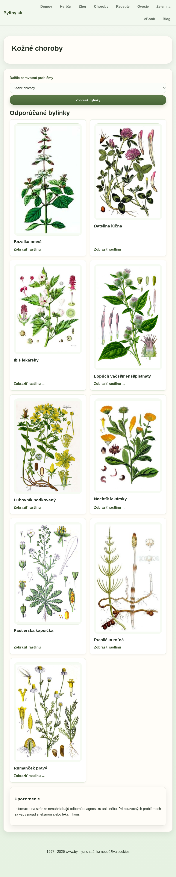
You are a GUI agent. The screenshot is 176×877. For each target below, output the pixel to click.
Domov (46, 6)
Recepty (123, 6)
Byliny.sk (12, 12)
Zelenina (163, 6)
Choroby (101, 6)
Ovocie (143, 6)
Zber (82, 6)
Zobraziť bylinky (88, 100)
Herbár (65, 6)
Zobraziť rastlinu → (29, 249)
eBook (149, 19)
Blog (166, 19)
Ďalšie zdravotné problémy (31, 78)
